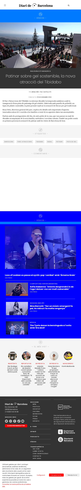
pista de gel (72, 142)
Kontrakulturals (68, 366)
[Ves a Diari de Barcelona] (34, 5)
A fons (33, 426)
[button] (5, 5)
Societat (36, 409)
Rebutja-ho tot (72, 475)
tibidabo (39, 142)
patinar (59, 142)
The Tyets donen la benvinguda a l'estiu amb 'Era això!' (50, 326)
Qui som (36, 449)
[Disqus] (40, 184)
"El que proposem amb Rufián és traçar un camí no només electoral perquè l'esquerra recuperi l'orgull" (54, 376)
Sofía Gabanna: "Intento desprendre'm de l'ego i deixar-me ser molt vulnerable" (52, 288)
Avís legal (37, 458)
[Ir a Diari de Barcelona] (16, 403)
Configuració (41, 475)
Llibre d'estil (38, 451)
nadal (49, 142)
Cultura (36, 411)
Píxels (35, 419)
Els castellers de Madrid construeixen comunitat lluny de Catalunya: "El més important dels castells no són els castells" (26, 375)
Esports (36, 421)
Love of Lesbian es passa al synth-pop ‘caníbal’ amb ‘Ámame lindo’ (40, 275)
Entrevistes (37, 414)
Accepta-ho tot (56, 475)
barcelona (9, 142)
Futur (35, 416)
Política (36, 406)
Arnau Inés (35, 92)
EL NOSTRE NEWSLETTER (16, 426)
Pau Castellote (45, 92)
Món (34, 404)
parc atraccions (24, 142)
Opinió (33, 431)
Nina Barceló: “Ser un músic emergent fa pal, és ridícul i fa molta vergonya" (51, 307)
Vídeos (33, 442)
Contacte (37, 456)
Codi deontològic (41, 453)
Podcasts (34, 436)
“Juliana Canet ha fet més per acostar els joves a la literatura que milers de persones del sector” (40, 375)
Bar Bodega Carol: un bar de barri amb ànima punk (12, 369)
